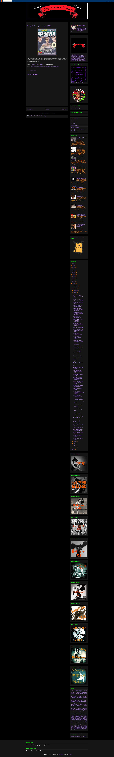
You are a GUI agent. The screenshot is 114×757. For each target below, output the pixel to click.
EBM (72, 722)
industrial (80, 719)
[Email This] (47, 64)
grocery (80, 710)
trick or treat (73, 710)
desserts (79, 697)
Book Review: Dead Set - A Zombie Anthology (78, 415)
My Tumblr (73, 123)
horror (32, 66)
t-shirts (72, 716)
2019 (73, 267)
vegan (80, 691)
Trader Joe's (80, 715)
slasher (43, 66)
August (75, 292)
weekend (85, 726)
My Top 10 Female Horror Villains (77, 353)
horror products (83, 699)
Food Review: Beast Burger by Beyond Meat (81, 215)
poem (82, 725)
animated (85, 720)
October (75, 288)
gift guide (85, 710)
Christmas (73, 697)
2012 (73, 279)
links (72, 720)
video (78, 705)
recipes (80, 704)
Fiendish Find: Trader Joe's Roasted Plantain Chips (77, 419)
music (82, 709)
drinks (85, 714)
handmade (77, 716)
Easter (72, 728)
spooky (79, 703)
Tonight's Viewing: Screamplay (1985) (77, 396)
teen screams (81, 728)
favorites (80, 707)
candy (77, 710)
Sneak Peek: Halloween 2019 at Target (81, 187)
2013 (73, 278)
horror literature (83, 717)
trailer (77, 724)
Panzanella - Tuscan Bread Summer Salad (78, 341)
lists (77, 699)
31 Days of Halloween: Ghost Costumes (81, 205)
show (86, 727)
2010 (73, 283)
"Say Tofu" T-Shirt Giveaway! (77, 344)
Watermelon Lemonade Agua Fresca (78, 303)
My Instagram (74, 121)
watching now (56, 66)
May (75, 443)
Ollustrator (61, 754)
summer (79, 708)
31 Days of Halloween (81, 692)
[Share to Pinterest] (52, 64)
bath (84, 712)
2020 (73, 265)
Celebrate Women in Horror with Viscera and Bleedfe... (77, 378)
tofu (79, 729)
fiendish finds (79, 693)
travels (76, 715)
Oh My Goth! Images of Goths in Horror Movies (81, 178)
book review (84, 716)
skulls (72, 700)
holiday (85, 696)
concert (75, 726)
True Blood (81, 729)
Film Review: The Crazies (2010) (77, 412)
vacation (72, 718)
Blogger (70, 754)
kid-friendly (84, 719)
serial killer (39, 66)
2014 (73, 276)
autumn (79, 696)
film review (76, 701)
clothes (85, 709)
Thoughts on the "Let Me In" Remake (77, 306)
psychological (84, 722)
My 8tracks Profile (74, 125)
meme (77, 729)
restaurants (74, 704)
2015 (73, 274)
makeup (80, 712)
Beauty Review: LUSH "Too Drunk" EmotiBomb (77, 320)
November (76, 286)
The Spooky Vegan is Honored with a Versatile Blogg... (77, 350)
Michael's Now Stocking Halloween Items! (78, 386)
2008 (73, 449)
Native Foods (74, 727)
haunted (72, 715)
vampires (80, 724)
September (76, 290)
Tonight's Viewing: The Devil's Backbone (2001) (78, 382)
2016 (73, 272)
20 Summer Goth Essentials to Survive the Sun (80, 158)
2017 (73, 270)
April (75, 445)
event (85, 693)
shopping (73, 692)
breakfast (79, 711)
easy (76, 717)
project (85, 728)
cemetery (77, 718)
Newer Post (30, 109)
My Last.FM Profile (75, 127)
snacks (75, 708)
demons (80, 718)
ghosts (77, 712)
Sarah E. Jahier (81, 25)
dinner (80, 701)
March (75, 447)
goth (81, 695)
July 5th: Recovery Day (78, 427)
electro (79, 725)
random (79, 721)
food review (74, 695)
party (74, 720)
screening (80, 726)
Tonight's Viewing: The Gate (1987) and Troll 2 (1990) (78, 405)
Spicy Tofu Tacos (76, 365)
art (74, 699)
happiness (78, 709)
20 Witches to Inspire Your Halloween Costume (80, 225)
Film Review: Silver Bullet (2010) (77, 422)
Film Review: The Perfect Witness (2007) (77, 337)
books (74, 709)
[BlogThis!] (48, 64)
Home (47, 109)
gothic (85, 695)
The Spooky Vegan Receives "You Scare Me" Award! (78, 309)
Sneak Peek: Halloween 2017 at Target (81, 138)
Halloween (74, 691)
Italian (77, 720)
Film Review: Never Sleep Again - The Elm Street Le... (78, 392)
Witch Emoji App (79, 147)
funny (75, 722)
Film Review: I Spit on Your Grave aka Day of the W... (78, 324)
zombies (81, 714)
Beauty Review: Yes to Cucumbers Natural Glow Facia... (78, 357)
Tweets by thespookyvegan (76, 108)
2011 (73, 281)
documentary (73, 721)
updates (78, 722)
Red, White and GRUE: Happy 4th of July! (78, 430)
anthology (75, 725)
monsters (73, 711)
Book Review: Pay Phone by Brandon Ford (77, 371)
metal (84, 718)
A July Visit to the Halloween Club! (77, 317)
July (74, 294)
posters (78, 727)
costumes (73, 712)
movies (35, 66)
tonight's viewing (49, 66)
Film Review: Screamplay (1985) (77, 334)
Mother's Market (73, 729)
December (76, 285)
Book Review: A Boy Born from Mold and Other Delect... (78, 296)
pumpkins (73, 696)
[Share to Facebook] (50, 64)
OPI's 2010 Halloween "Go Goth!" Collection (78, 399)
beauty (85, 703)
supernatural (73, 724)
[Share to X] (49, 64)
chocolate (85, 711)
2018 (73, 269)
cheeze (85, 715)
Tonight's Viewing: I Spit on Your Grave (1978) (78, 346)
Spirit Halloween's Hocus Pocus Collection (81, 167)
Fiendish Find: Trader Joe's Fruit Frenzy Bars (77, 409)
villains (85, 729)
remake (82, 727)
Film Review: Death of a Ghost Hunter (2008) (78, 300)
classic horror (76, 714)
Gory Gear (76, 728)
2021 (73, 263)
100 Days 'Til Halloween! (78, 327)
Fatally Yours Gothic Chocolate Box (80, 196)
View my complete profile (76, 31)
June (75, 441)
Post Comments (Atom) (50, 113)
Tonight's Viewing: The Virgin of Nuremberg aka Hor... (78, 330)
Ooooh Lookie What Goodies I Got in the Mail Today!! (78, 313)
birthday (80, 720)
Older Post (64, 109)
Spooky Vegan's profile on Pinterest (78, 736)
